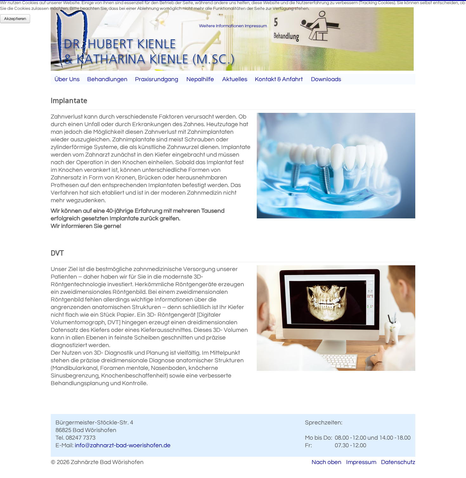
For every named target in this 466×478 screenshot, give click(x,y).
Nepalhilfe (200, 79)
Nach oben (326, 462)
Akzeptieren (15, 18)
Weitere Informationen (221, 26)
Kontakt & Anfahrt (279, 79)
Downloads (326, 79)
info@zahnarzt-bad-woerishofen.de (123, 445)
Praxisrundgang (156, 79)
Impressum (361, 462)
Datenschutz (398, 462)
